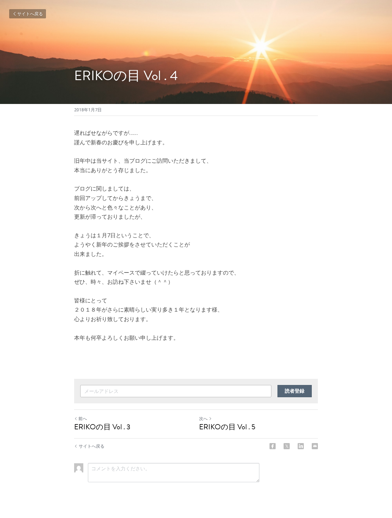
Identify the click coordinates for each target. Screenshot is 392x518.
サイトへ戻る (30, 14)
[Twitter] (287, 446)
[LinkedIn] (301, 446)
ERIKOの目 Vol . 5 (227, 426)
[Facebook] (273, 446)
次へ (203, 418)
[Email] (315, 446)
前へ (82, 418)
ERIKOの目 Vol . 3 (102, 426)
